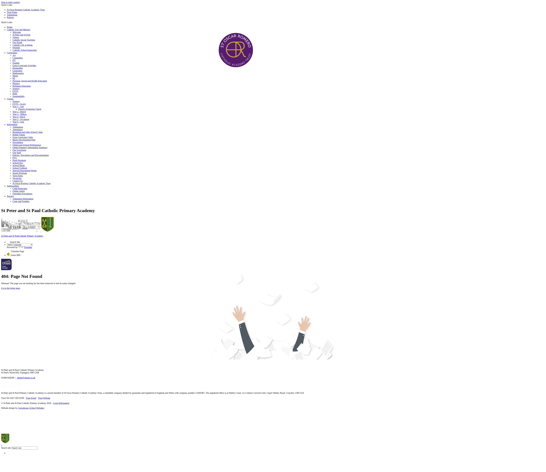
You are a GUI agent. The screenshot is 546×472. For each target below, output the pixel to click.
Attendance (18, 129)
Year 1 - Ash (18, 106)
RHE (15, 94)
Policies (10, 17)
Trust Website (44, 398)
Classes (10, 99)
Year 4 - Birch (19, 117)
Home (9, 27)
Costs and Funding (21, 201)
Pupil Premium (19, 160)
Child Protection (20, 188)
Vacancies (17, 178)
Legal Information (61, 403)
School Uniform (20, 168)
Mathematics (18, 73)
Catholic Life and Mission (18, 29)
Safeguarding (13, 186)
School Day (18, 163)
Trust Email (31, 398)
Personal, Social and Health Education (30, 81)
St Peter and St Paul (21, 35)
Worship (16, 47)
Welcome (17, 32)
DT (14, 60)
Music (15, 76)
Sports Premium (20, 173)
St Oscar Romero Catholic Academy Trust (26, 10)
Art (14, 55)
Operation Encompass (22, 193)
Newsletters (18, 142)
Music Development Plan (24, 140)
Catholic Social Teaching (24, 40)
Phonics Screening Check (29, 109)
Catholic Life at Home (23, 45)
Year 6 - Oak (18, 122)
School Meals (19, 165)
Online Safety (19, 191)
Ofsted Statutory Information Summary (30, 147)
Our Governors (19, 150)
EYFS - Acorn (19, 104)
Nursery (16, 101)
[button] (13, 22)
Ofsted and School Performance (27, 145)
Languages (17, 70)
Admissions (12, 15)
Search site (6, 448)
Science (16, 88)
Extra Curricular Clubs (23, 137)
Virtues (16, 37)
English (16, 63)
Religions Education (22, 86)
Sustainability (19, 96)
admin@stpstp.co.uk (26, 377)
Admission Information (23, 199)
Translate (28, 247)
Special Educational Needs (25, 170)
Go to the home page (10, 288)
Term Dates (12, 12)
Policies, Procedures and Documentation (31, 155)
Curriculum (12, 53)
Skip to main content (10, 2)
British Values (19, 135)
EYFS (15, 91)
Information (12, 124)
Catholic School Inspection (25, 50)
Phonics (16, 83)
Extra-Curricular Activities (24, 65)
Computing (18, 58)
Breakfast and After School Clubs (28, 132)
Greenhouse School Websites (31, 408)
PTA (15, 158)
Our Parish (17, 42)
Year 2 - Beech (19, 111)
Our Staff (17, 152)
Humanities (18, 68)
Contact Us (18, 181)
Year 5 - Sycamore (21, 119)
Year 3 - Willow (20, 114)
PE (14, 78)
